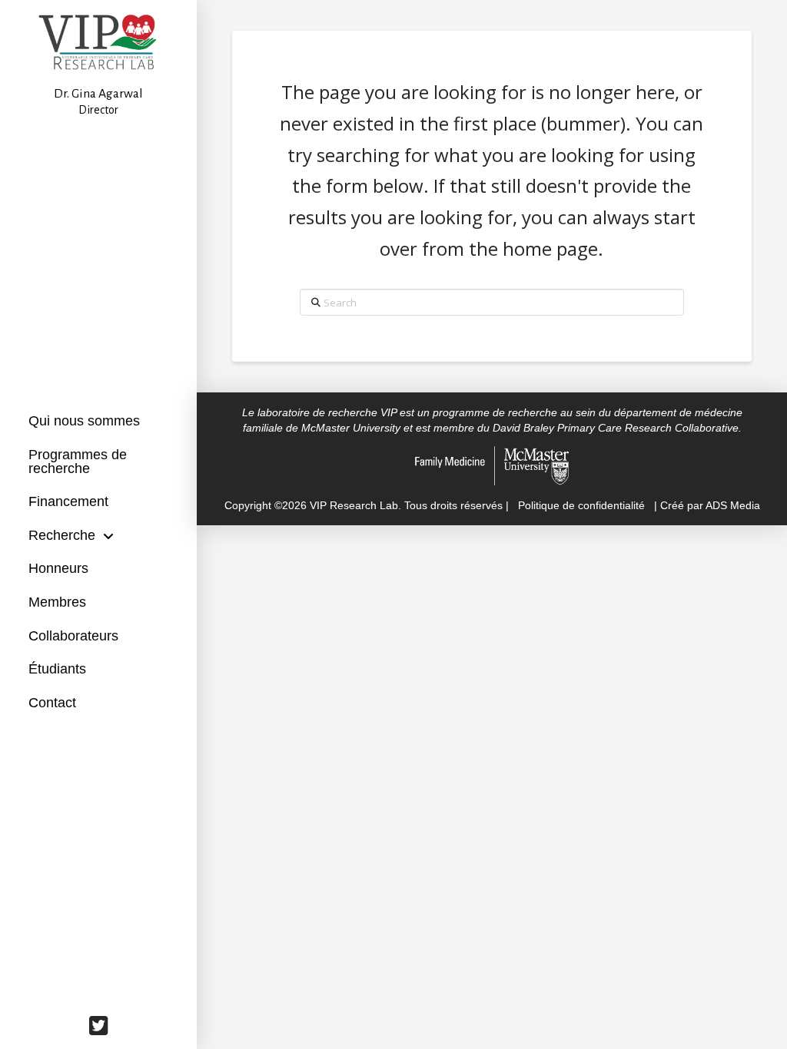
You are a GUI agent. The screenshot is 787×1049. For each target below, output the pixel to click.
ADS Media (733, 505)
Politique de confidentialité (581, 505)
